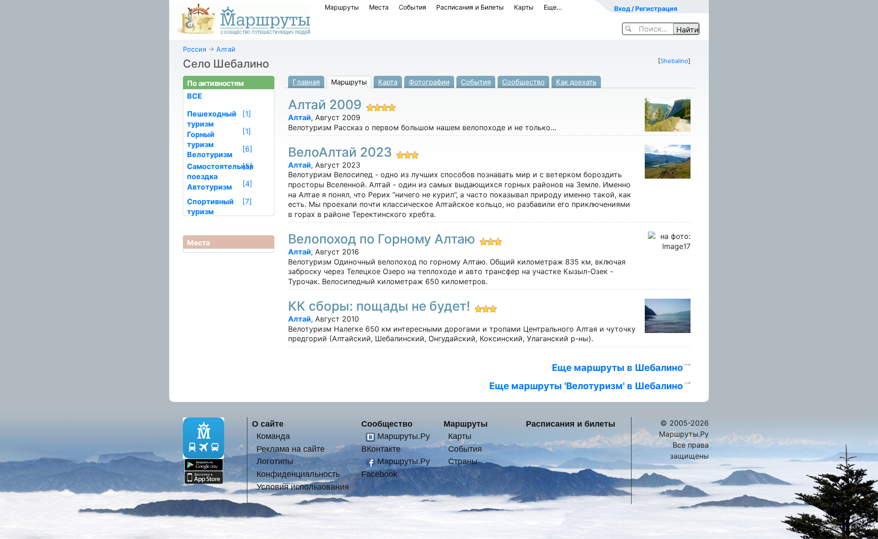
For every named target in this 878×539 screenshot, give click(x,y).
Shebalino (674, 60)
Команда (273, 436)
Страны (462, 461)
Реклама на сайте (291, 449)
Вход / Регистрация (645, 8)
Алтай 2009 (325, 104)
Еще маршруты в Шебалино (617, 367)
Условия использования (303, 486)
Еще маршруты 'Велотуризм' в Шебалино (586, 385)
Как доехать (576, 82)
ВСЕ (194, 95)
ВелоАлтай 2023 (340, 152)
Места (379, 7)
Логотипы (275, 461)
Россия (194, 49)
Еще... (553, 7)
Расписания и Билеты (470, 7)
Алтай (226, 49)
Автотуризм (209, 186)
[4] (247, 183)
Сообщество (523, 82)
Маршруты (342, 7)
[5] (247, 166)
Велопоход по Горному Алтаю (381, 239)
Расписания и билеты (570, 423)
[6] (247, 148)
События (412, 7)
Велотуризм (209, 154)
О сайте (268, 423)
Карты (524, 7)
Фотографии (429, 82)
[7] (247, 201)
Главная (306, 82)
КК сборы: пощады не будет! (379, 306)
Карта (387, 82)
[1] (246, 113)
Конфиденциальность (298, 474)
